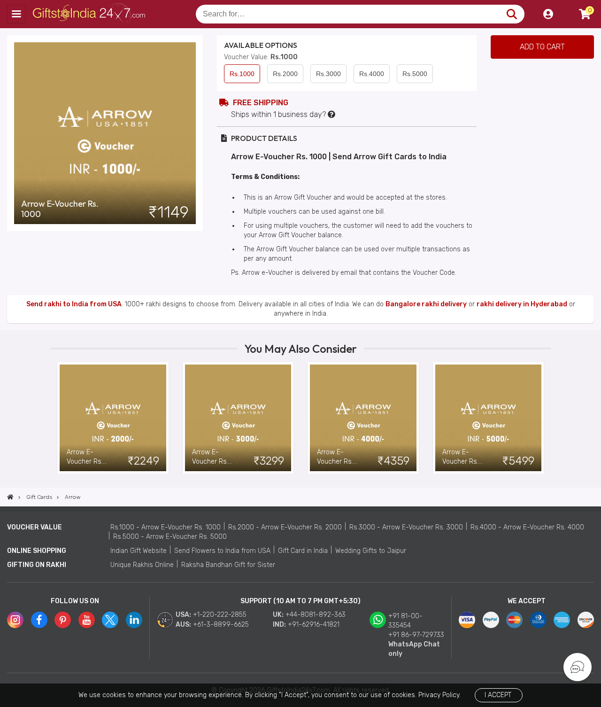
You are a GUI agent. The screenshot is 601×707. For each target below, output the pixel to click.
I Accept (498, 695)
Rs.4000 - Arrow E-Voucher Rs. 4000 (527, 527)
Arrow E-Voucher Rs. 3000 (210, 457)
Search (511, 14)
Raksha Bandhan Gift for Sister (228, 565)
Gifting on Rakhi (36, 565)
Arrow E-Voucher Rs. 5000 (460, 457)
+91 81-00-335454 (405, 620)
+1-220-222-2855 (220, 615)
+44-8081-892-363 (315, 615)
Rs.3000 (328, 74)
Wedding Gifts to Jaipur (370, 551)
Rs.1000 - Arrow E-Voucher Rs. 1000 (165, 527)
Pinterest (62, 620)
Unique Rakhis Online (142, 565)
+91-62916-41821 (313, 625)
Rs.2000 (285, 74)
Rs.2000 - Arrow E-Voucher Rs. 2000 (285, 527)
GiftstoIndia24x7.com (90, 14)
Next (544, 417)
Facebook (39, 620)
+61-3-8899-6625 (221, 625)
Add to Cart (542, 46)
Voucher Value (34, 527)
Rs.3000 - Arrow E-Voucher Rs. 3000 (406, 527)
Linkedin (134, 620)
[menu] (16, 14)
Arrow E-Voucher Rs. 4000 (335, 457)
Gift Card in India (303, 551)
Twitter (110, 620)
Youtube (86, 620)
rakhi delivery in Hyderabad (522, 304)
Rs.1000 (242, 74)
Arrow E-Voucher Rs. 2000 (85, 457)
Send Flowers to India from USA (222, 551)
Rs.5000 (414, 74)
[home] (10, 497)
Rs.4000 (371, 74)
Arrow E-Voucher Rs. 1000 (60, 209)
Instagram (15, 620)
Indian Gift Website (138, 551)
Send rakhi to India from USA (74, 304)
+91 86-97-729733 (416, 635)
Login (548, 14)
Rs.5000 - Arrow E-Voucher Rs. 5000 (170, 537)
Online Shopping (36, 551)
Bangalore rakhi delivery (426, 304)
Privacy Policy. (439, 695)
